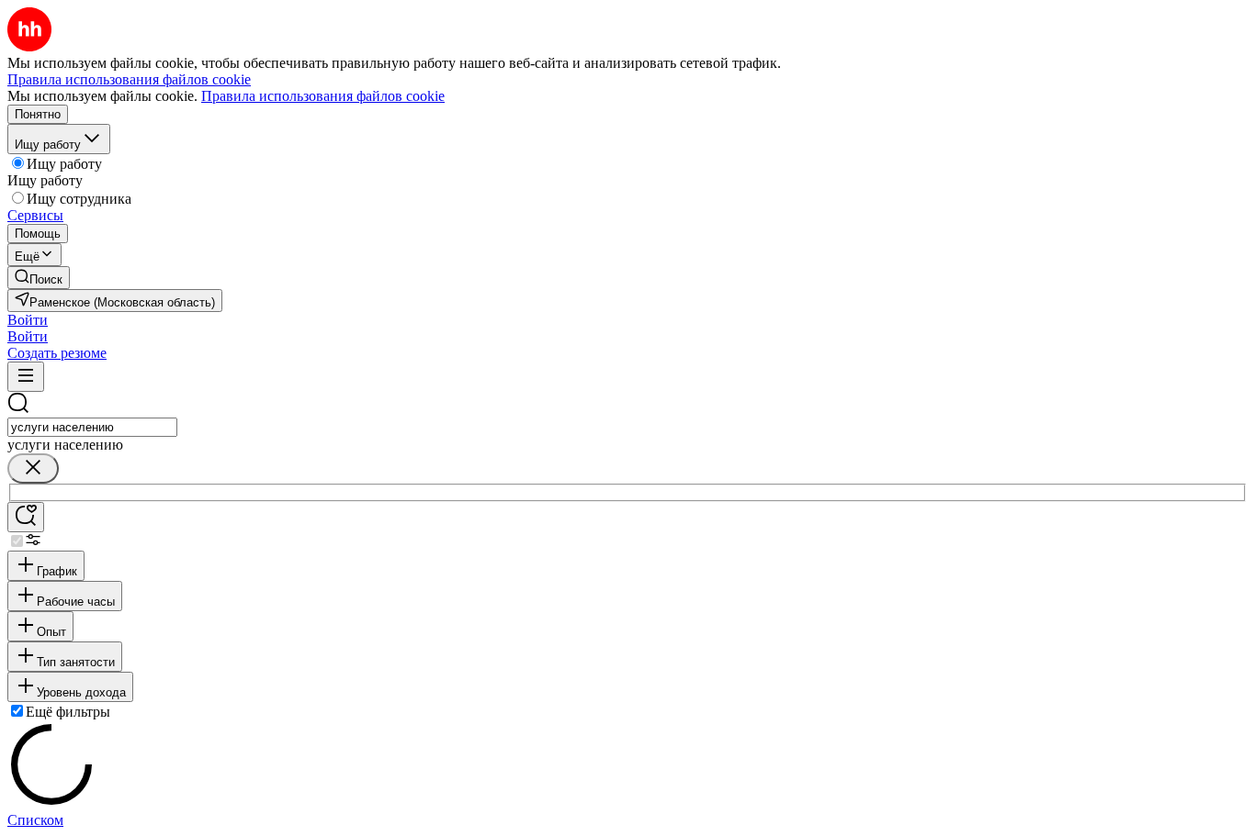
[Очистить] (33, 468)
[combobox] (92, 427)
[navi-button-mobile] (25, 377)
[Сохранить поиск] (25, 517)
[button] (27, 320)
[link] (38, 277)
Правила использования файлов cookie (323, 96)
